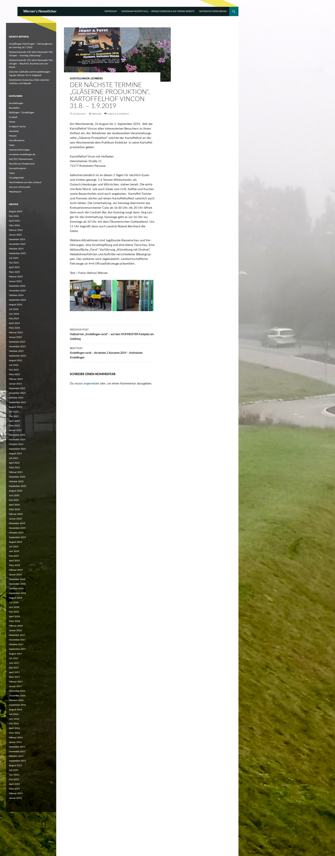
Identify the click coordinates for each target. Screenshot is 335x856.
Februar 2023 (16, 379)
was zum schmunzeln (19, 187)
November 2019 (17, 528)
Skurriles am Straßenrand (22, 164)
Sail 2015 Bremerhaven (21, 159)
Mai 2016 (14, 723)
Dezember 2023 (17, 342)
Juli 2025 (13, 258)
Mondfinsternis (16, 140)
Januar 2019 (15, 574)
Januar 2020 (15, 519)
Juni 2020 (14, 495)
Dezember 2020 (17, 477)
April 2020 (14, 505)
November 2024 (17, 290)
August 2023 (15, 360)
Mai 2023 (14, 370)
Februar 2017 (16, 681)
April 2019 (14, 560)
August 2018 (15, 598)
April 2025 (14, 267)
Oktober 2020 (16, 481)
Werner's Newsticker (40, 11)
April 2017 (14, 672)
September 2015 (17, 761)
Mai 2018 (14, 612)
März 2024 (14, 328)
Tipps (12, 173)
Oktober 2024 (16, 295)
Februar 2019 (16, 570)
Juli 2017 (13, 658)
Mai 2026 (14, 216)
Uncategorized (16, 178)
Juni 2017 (14, 663)
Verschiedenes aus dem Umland (25, 182)
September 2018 (17, 593)
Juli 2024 (13, 309)
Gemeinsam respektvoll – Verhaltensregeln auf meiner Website (157, 11)
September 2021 (17, 449)
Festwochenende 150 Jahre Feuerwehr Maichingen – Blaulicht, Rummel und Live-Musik (31, 63)
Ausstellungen (79, 78)
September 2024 (17, 300)
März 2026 (14, 225)
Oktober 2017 (16, 644)
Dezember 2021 (17, 435)
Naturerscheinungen (19, 150)
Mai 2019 (14, 556)
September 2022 (17, 402)
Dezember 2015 (17, 747)
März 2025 (14, 272)
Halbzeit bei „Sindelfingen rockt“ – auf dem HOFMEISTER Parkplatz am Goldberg (112, 334)
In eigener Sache (17, 126)
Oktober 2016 (16, 700)
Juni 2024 (14, 314)
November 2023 (17, 346)
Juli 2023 (13, 365)
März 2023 (14, 374)
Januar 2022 (15, 430)
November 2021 (17, 439)
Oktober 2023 (16, 351)
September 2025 (17, 253)
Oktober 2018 (16, 588)
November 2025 (17, 244)
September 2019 (17, 537)
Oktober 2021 (16, 444)
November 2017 (17, 640)
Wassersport (15, 191)
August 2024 (15, 304)
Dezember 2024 (17, 286)
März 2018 (14, 621)
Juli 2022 (13, 411)
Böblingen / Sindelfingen (21, 112)
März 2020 (14, 509)
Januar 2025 (15, 281)
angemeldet (91, 383)
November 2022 (17, 393)
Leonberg (97, 78)
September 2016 (17, 705)
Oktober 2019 (16, 532)
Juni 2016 (14, 719)
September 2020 (17, 486)
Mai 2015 (14, 779)
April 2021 (14, 463)
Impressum (110, 11)
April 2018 (14, 616)
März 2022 (14, 425)
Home (12, 122)
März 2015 (14, 789)
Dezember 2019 (17, 523)
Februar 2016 (16, 737)
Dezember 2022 (17, 388)
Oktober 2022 (16, 397)
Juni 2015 (14, 775)
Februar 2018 (16, 626)
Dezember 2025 (17, 239)
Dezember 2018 (17, 579)
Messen (13, 136)
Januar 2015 (15, 798)
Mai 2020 (14, 500)
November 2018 (17, 584)
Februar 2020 (16, 514)
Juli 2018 (13, 602)
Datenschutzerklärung (213, 11)
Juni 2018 (14, 607)
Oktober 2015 (16, 756)
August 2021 (15, 453)
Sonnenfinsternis (17, 168)
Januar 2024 (15, 337)
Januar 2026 (15, 235)
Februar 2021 (16, 472)
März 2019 (14, 565)
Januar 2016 (15, 742)
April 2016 (14, 728)
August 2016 (15, 709)
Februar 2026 (16, 230)
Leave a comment (118, 114)
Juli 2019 (13, 546)
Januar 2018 (15, 630)
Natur (12, 145)
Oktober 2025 (16, 249)
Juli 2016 (13, 714)
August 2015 (15, 765)
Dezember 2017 (17, 635)
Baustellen (14, 108)
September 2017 (17, 649)
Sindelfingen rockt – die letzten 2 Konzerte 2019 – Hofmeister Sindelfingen (106, 353)
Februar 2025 (16, 276)
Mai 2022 (14, 416)
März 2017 (14, 677)
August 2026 (15, 211)
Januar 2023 (15, 384)
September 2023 (17, 356)
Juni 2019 (14, 551)
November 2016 (17, 695)
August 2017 (15, 654)
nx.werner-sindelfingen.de (22, 154)
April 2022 (14, 421)
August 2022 (15, 407)
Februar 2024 (16, 332)
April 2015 (14, 784)
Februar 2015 (16, 793)
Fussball (13, 117)
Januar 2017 (15, 686)
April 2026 (14, 221)
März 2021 (14, 467)
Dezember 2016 (17, 691)
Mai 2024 (14, 318)
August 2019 (15, 542)
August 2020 (15, 491)
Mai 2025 (14, 262)
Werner (96, 114)
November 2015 (17, 751)
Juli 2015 (13, 770)
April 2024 (14, 323)
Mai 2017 (14, 667)
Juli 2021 (13, 458)
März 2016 (14, 733)
